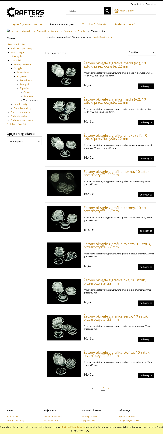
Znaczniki (16, 60)
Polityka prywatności (129, 420)
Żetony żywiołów (22, 64)
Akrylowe (22, 76)
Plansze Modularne (21, 112)
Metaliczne (26, 80)
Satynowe (28, 96)
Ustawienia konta (52, 420)
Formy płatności (89, 416)
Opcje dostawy (89, 420)
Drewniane (23, 72)
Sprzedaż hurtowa (127, 416)
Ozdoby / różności (16, 124)
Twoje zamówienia (52, 416)
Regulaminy (12, 416)
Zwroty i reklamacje (16, 420)
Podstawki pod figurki (22, 120)
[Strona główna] (25, 12)
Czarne (27, 92)
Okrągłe (18, 68)
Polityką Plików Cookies (73, 427)
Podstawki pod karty (21, 48)
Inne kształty (20, 104)
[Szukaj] (107, 10)
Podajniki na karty (20, 116)
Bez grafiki (25, 84)
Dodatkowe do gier (24, 108)
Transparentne (31, 100)
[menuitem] (26, 24)
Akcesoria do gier (16, 44)
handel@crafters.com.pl (104, 37)
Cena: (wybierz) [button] (16, 141)
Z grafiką (24, 88)
